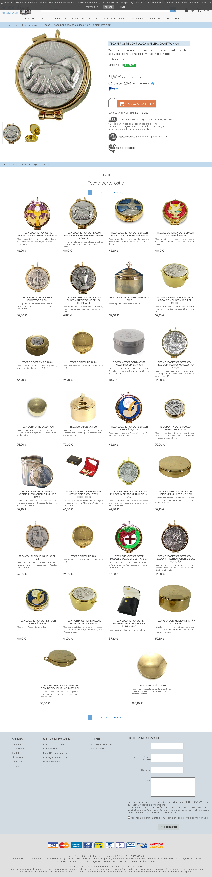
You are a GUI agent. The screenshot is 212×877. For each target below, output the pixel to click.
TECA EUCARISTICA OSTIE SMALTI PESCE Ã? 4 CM (37, 622)
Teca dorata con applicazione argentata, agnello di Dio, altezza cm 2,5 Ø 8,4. (37, 366)
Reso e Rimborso (52, 761)
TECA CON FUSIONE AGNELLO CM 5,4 (37, 557)
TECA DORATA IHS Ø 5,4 (83, 362)
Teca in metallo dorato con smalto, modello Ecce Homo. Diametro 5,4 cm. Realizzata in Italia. (129, 241)
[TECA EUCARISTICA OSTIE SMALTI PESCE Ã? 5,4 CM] (129, 406)
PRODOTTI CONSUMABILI (132, 18)
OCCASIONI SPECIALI (160, 18)
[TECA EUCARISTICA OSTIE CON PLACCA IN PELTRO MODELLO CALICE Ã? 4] (83, 277)
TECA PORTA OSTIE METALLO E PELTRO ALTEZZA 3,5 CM (83, 622)
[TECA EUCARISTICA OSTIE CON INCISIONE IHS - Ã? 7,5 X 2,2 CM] (174, 466)
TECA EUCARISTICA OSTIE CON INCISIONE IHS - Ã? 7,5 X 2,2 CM (175, 493)
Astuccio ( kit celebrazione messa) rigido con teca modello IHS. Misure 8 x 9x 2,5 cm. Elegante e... (83, 503)
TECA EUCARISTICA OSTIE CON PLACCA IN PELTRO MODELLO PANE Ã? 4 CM (83, 235)
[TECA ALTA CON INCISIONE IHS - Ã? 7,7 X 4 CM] (174, 598)
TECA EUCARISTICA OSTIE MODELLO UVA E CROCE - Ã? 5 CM (129, 557)
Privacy (15, 766)
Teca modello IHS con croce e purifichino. (127, 630)
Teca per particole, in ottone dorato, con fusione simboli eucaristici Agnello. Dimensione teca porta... (37, 564)
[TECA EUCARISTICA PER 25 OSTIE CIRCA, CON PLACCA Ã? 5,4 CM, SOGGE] (174, 274)
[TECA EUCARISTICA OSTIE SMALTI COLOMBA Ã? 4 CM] (174, 211)
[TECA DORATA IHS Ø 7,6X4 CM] (37, 406)
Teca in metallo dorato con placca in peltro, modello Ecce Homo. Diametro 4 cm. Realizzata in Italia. (175, 567)
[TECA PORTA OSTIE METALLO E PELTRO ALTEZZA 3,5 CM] (83, 598)
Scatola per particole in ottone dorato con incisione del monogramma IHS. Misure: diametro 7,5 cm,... (175, 500)
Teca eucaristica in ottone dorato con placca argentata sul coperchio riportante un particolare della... (129, 503)
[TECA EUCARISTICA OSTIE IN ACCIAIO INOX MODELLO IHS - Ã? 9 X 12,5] (37, 471)
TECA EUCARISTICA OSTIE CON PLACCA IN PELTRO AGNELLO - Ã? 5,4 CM (175, 365)
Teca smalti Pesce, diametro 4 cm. (32, 627)
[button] (53, 146)
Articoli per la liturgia (27, 164)
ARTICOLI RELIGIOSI (74, 18)
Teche (46, 24)
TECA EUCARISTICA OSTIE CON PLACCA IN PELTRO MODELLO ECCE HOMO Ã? (175, 559)
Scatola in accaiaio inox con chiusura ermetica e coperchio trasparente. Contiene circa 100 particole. (37, 503)
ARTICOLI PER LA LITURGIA (102, 18)
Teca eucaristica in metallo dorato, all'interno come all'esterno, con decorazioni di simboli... (37, 241)
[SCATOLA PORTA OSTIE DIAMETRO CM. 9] (128, 277)
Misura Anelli (97, 748)
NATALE (57, 18)
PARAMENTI (180, 18)
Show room (18, 757)
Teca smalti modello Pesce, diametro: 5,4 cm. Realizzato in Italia (129, 434)
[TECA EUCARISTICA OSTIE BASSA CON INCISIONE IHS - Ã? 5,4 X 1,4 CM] (60, 657)
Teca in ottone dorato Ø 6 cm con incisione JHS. (83, 560)
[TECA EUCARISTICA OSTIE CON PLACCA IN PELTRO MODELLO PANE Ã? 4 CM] (83, 212)
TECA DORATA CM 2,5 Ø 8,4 (37, 362)
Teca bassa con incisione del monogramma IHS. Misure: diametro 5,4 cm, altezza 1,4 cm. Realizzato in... (60, 694)
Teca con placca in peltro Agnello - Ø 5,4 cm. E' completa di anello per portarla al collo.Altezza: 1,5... (175, 373)
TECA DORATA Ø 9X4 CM (83, 426)
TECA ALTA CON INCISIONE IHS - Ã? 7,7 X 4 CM (175, 622)
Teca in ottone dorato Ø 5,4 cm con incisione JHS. (83, 366)
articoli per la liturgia (27, 25)
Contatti (16, 753)
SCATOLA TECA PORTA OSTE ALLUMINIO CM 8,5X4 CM (129, 363)
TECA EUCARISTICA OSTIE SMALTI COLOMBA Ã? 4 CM (175, 234)
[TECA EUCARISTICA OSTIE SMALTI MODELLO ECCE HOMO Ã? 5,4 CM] (129, 210)
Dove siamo (18, 748)
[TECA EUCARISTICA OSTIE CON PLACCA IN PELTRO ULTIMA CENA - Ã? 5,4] (129, 471)
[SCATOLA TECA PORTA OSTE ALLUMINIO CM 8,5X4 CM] (129, 341)
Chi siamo (17, 744)
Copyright (17, 761)
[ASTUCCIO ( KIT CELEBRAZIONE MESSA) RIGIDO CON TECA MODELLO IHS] (83, 465)
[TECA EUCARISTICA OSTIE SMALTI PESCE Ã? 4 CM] (37, 599)
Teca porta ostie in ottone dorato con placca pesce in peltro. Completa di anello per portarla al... (37, 306)
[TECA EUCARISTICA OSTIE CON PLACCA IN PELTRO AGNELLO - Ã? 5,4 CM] (175, 341)
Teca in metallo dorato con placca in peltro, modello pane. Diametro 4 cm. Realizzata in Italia (83, 244)
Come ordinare (51, 748)
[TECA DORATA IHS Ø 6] (83, 535)
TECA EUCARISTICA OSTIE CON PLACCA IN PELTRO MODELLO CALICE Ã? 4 (83, 300)
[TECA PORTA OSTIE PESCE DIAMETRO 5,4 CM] (37, 277)
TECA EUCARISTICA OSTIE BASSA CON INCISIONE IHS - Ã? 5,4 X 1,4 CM (60, 687)
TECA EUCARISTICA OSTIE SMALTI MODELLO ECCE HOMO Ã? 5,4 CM (129, 234)
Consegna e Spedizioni (55, 757)
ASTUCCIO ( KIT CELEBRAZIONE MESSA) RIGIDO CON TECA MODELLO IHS (83, 494)
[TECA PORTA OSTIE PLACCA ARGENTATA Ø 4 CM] (175, 406)
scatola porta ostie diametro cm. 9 (124, 303)
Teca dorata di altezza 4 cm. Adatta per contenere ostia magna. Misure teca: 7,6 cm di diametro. (37, 432)
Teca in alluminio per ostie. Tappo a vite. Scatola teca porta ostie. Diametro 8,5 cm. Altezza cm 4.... (129, 370)
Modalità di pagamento (55, 753)
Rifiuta (122, 6)
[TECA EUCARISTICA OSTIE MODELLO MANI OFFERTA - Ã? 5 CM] (37, 212)
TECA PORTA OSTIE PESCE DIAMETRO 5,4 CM (37, 299)
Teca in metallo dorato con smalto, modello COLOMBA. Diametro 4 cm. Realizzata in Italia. (175, 241)
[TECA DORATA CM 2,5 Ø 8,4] (37, 341)
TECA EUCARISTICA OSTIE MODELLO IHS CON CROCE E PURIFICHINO (129, 623)
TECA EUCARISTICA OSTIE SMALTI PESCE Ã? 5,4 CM (129, 428)
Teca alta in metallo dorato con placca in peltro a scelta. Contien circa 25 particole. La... (175, 309)
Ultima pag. (117, 192)
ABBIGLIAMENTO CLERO (37, 18)
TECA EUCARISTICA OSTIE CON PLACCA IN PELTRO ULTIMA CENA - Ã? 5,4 (129, 494)
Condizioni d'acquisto (54, 744)
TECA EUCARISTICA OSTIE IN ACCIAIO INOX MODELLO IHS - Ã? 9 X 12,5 (37, 494)
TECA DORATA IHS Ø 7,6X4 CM (37, 426)
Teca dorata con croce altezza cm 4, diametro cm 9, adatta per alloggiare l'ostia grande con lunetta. (83, 432)
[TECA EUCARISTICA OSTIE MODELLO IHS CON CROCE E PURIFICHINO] (128, 600)
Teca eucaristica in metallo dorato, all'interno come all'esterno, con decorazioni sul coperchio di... (129, 564)
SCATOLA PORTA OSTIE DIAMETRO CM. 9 (129, 299)
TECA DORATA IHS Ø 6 (83, 556)
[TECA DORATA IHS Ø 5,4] (83, 341)
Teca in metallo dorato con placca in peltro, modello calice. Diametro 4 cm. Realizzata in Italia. (83, 309)
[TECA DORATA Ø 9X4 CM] (83, 406)
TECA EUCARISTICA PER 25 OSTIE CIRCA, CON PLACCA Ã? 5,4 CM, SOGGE (175, 300)
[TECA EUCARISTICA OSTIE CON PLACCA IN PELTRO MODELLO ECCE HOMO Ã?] (175, 536)
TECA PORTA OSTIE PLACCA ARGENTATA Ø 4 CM (175, 428)
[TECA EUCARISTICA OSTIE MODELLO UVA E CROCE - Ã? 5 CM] (129, 536)
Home (7, 25)
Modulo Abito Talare (101, 744)
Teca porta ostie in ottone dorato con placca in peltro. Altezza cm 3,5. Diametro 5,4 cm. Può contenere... (83, 629)
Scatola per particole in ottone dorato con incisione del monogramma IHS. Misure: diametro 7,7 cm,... (175, 629)
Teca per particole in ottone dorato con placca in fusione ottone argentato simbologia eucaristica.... (175, 435)
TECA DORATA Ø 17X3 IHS (152, 685)
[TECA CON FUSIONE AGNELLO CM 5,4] (37, 536)
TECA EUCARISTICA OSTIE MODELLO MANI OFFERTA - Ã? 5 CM (37, 234)
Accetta (108, 6)
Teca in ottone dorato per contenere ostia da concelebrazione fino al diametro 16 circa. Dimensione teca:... (152, 691)
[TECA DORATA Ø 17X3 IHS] (152, 665)
